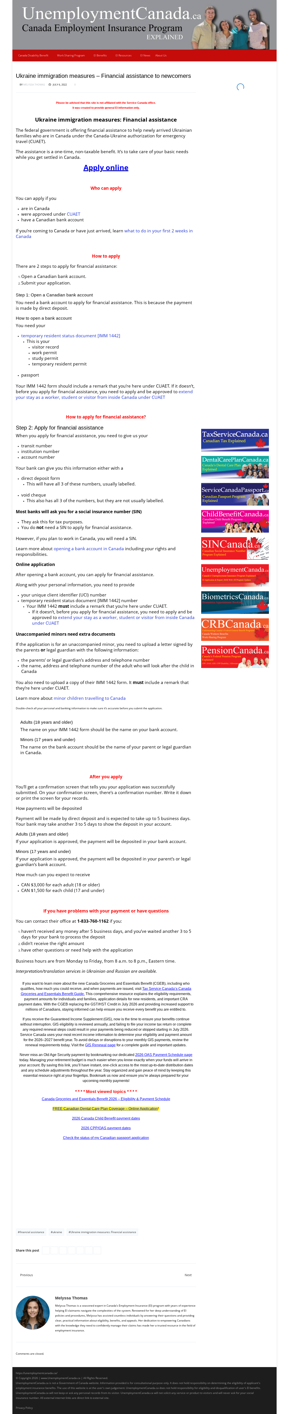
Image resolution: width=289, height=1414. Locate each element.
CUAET (73, 214)
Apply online (106, 167)
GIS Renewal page (100, 1045)
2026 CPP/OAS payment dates (106, 1128)
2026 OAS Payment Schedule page (163, 1055)
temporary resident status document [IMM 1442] (70, 335)
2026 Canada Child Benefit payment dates (106, 1118)
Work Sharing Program (71, 55)
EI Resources (124, 55)
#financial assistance (31, 1232)
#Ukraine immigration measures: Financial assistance (102, 1232)
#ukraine (56, 1232)
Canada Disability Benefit (33, 55)
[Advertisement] (106, 1185)
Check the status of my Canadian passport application (106, 1138)
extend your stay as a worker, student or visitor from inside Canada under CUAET (104, 394)
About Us (161, 55)
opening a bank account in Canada (89, 548)
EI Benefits (100, 55)
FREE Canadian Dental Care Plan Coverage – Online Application (105, 1109)
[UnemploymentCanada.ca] (144, 25)
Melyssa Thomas (34, 84)
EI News (145, 55)
